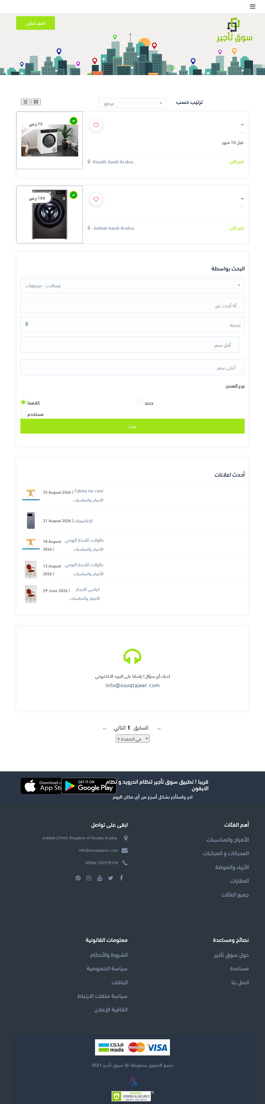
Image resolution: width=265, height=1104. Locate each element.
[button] (132, 103)
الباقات (119, 981)
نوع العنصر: (235, 385)
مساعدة (239, 967)
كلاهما (33, 402)
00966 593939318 (101, 862)
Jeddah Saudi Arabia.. (114, 227)
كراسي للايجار (88, 588)
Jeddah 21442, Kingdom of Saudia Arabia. (80, 837)
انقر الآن (237, 161)
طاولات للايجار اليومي (84, 539)
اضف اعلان (35, 22)
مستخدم (35, 414)
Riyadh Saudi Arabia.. (114, 161)
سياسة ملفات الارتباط (103, 995)
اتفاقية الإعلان (111, 1008)
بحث (132, 426)
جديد (148, 402)
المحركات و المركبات (226, 852)
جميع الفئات (235, 893)
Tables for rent (88, 490)
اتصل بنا (240, 981)
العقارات (239, 880)
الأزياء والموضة (232, 866)
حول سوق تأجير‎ (231, 954)
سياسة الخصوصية (107, 967)
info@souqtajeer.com (132, 684)
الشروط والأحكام (109, 954)
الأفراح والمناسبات (228, 838)
